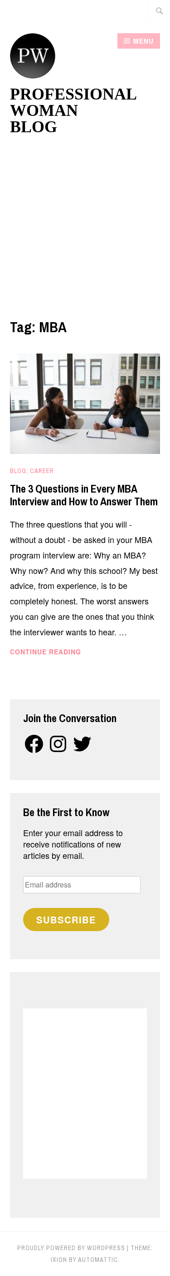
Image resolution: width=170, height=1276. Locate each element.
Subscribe (66, 919)
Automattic (98, 1260)
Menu (143, 40)
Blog (18, 471)
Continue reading (66, 652)
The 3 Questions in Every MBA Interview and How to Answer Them (84, 495)
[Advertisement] (85, 222)
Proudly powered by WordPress (71, 1248)
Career (42, 471)
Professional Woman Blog (73, 110)
